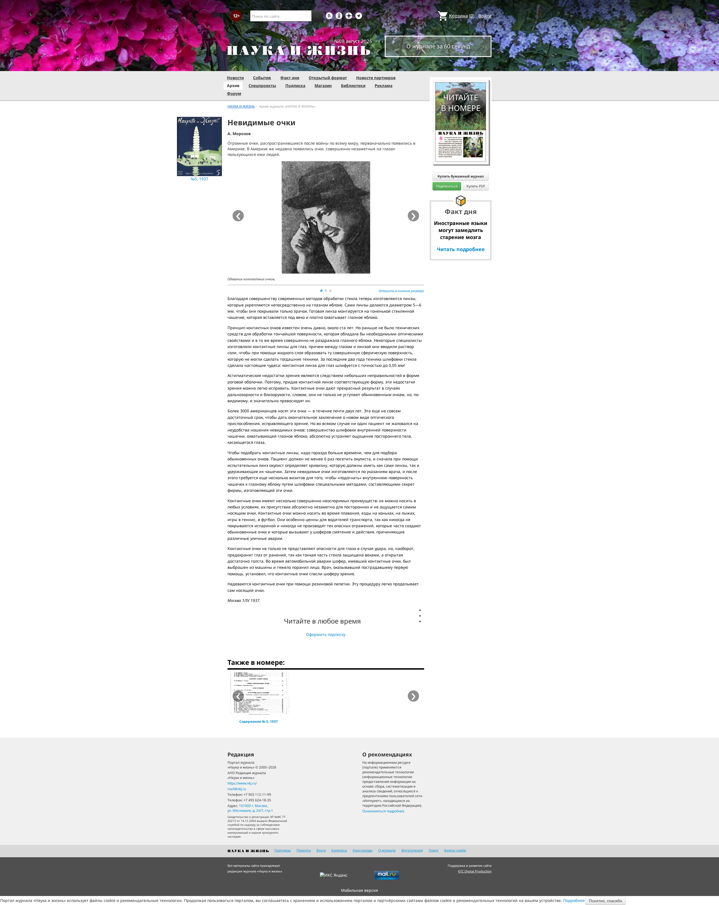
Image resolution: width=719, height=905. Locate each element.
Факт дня (289, 77)
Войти (485, 16)
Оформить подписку (325, 634)
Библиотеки (353, 85)
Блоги (321, 850)
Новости (235, 77)
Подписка (295, 85)
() (461, 16)
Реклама (383, 85)
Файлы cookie (455, 850)
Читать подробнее (461, 249)
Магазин (323, 85)
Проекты (304, 850)
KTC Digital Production (475, 871)
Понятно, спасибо (605, 900)
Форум (234, 93)
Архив (233, 85)
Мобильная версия (359, 890)
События (262, 77)
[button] (321, 291)
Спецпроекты (262, 85)
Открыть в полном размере (401, 290)
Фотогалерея (412, 850)
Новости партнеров (375, 77)
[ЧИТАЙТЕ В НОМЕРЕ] (461, 66)
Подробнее (574, 900)
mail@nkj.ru (236, 788)
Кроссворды (363, 850)
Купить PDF (476, 186)
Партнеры (282, 850)
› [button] (413, 215)
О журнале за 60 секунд (438, 46)
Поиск (433, 850)
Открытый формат (328, 77)
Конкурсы (339, 850)
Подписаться (447, 186)
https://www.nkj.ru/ (242, 783)
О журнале (387, 850)
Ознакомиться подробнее (383, 811)
